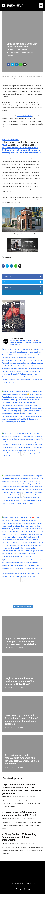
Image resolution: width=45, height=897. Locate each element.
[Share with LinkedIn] (17, 64)
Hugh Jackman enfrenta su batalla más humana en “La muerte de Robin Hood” (19, 681)
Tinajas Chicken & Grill (24, 116)
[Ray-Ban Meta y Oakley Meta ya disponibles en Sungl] (22, 453)
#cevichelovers (20, 153)
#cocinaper (7, 153)
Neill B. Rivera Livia (28, 883)
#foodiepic (22, 150)
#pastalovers (35, 153)
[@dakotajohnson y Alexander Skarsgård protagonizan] (22, 411)
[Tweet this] (12, 64)
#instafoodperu (9, 147)
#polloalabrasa (9, 150)
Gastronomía (7, 258)
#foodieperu (34, 150)
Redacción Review (14, 52)
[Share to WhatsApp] (21, 64)
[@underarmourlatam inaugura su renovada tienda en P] (22, 579)
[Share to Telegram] (25, 64)
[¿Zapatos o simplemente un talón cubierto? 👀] (22, 495)
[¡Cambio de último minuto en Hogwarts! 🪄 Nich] (22, 369)
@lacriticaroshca (10, 139)
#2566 (4, 145)
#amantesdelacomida (27, 147)
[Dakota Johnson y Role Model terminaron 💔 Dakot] (22, 537)
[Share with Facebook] (8, 64)
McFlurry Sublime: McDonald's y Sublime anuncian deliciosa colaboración (19, 837)
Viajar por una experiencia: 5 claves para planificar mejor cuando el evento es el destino (21, 641)
